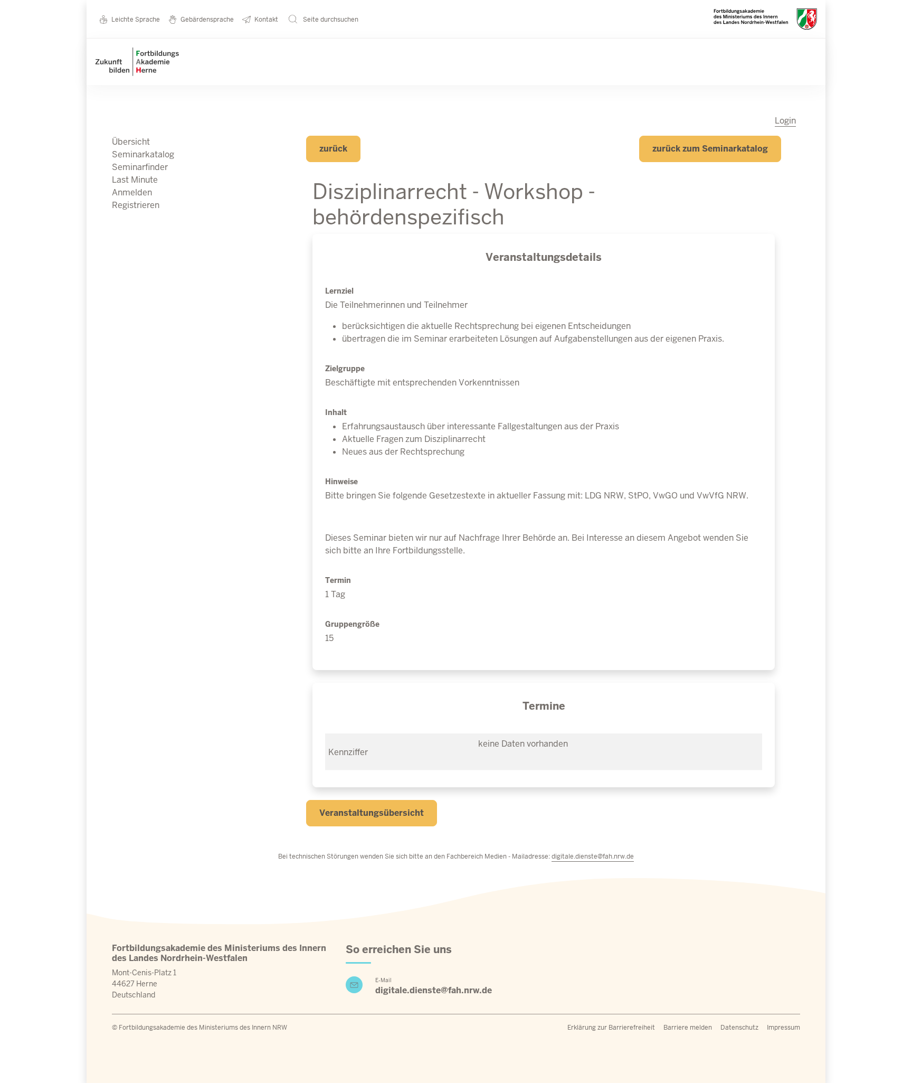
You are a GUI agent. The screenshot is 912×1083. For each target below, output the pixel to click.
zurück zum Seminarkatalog (710, 148)
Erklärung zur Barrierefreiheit (611, 1027)
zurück (333, 148)
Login (785, 120)
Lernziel (339, 291)
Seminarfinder (140, 167)
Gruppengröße (352, 624)
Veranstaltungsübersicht (371, 812)
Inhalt (336, 412)
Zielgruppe (345, 368)
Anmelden (132, 192)
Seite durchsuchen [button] (329, 19)
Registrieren (135, 205)
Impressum (783, 1027)
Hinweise (341, 481)
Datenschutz (739, 1027)
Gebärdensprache (207, 19)
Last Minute (135, 179)
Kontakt (266, 19)
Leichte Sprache (135, 19)
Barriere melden (687, 1027)
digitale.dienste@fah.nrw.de (593, 856)
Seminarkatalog (143, 154)
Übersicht (131, 141)
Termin (338, 580)
